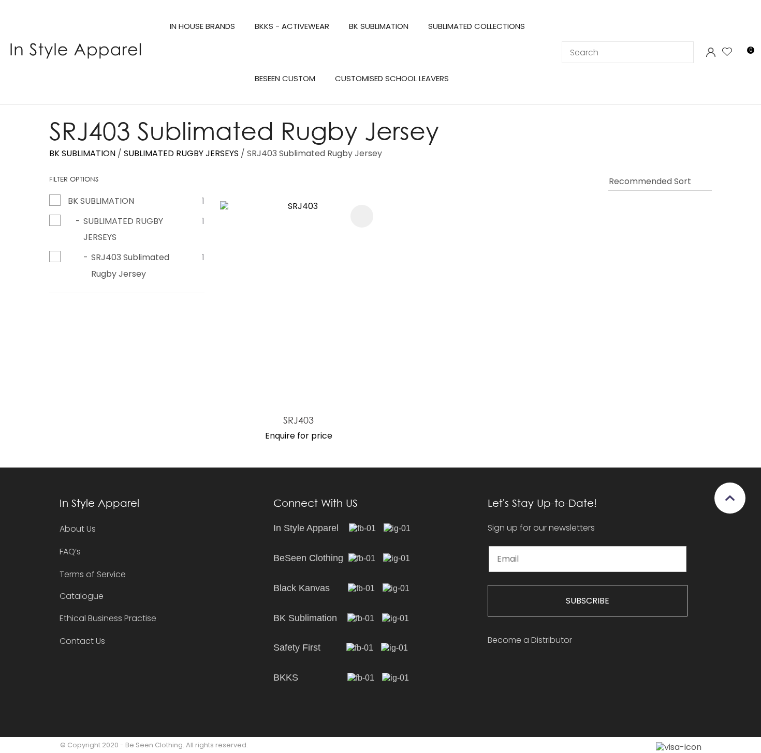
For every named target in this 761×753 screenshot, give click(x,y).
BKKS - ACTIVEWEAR (292, 26)
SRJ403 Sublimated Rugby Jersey (314, 153)
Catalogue (82, 596)
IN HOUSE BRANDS (202, 26)
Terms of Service (93, 574)
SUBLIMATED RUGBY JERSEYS (181, 153)
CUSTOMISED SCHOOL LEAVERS (392, 78)
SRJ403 (298, 420)
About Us (78, 529)
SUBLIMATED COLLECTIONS (476, 26)
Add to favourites (361, 216)
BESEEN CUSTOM (285, 78)
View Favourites (727, 52)
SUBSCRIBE (587, 601)
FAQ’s (70, 552)
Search (681, 52)
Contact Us (82, 641)
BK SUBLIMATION (378, 26)
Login (710, 52)
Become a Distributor (530, 640)
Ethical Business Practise (108, 618)
